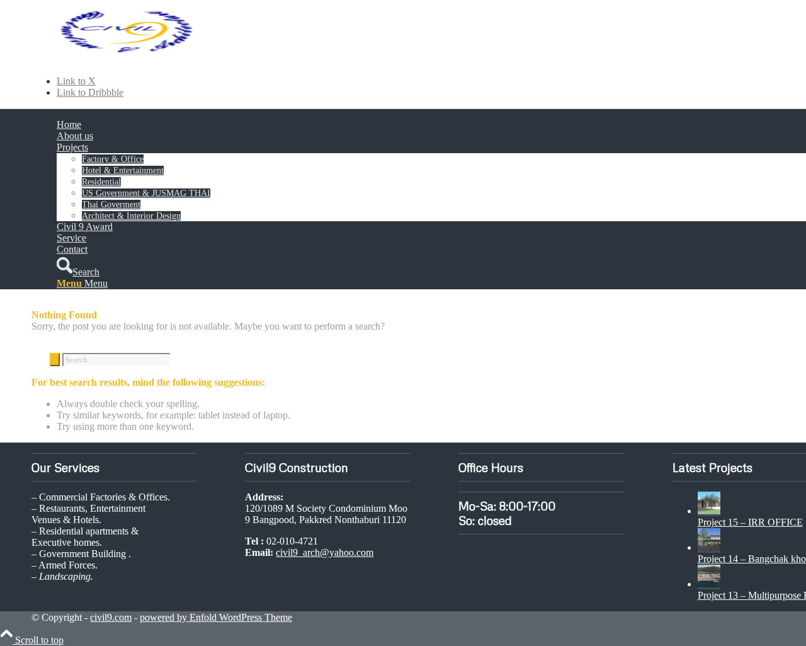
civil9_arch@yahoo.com (324, 552)
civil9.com (111, 617)
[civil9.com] (125, 59)
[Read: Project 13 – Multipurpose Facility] (709, 584)
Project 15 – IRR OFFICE (750, 522)
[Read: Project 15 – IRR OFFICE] (709, 510)
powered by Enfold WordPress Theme (216, 617)
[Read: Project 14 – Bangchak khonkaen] (709, 547)
